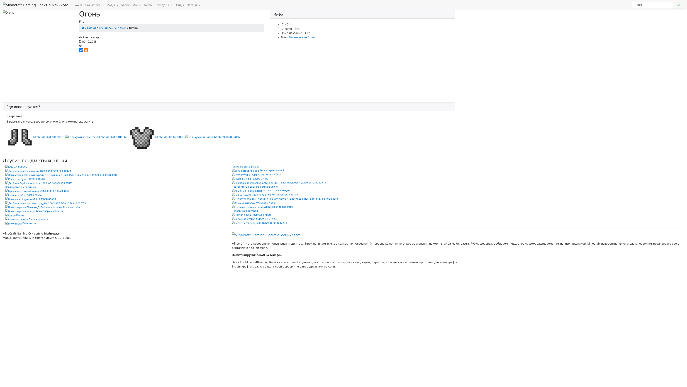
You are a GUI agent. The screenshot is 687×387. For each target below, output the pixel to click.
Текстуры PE (164, 5)
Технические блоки (112, 28)
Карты (147, 5)
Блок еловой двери (44, 198)
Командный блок (265, 202)
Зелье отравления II (271, 170)
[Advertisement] (110, 77)
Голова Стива (259, 178)
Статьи (192, 5)
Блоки (125, 5)
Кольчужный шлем (227, 136)
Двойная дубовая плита (278, 206)
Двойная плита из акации (55, 170)
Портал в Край (261, 214)
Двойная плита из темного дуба (67, 202)
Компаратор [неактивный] (21, 186)
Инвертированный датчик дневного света (312, 198)
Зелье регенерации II (274, 222)
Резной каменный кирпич (282, 194)
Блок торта (29, 223)
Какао (20, 215)
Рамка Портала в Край (245, 166)
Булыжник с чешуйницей (54, 190)
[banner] (266, 234)
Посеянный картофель (245, 210)
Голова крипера (38, 219)
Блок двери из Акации (49, 210)
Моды (111, 5)
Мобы (137, 5)
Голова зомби (33, 194)
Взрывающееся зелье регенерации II (303, 182)
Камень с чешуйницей (276, 190)
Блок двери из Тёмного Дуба (62, 207)
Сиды (180, 5)
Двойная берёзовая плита (56, 182)
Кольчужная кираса (169, 136)
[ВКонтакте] (81, 50)
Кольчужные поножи (112, 136)
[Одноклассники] (86, 50)
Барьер (22, 166)
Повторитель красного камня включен (255, 186)
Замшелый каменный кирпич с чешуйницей (89, 174)
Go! (679, 4)
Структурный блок (269, 174)
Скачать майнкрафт (86, 5)
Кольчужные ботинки (48, 136)
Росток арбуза (35, 178)
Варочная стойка (266, 218)
